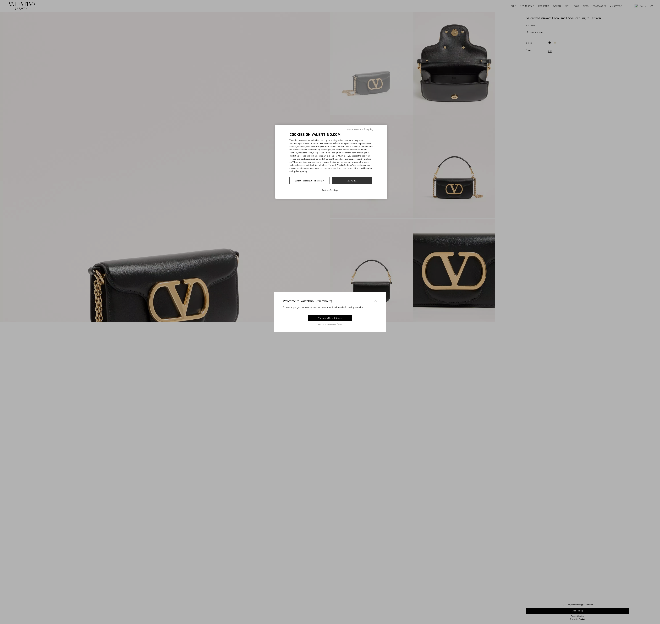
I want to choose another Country (330, 324)
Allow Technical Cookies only (309, 180)
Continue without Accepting (360, 129)
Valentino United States (330, 318)
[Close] (375, 301)
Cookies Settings (330, 190)
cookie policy (366, 168)
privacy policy (300, 171)
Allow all (352, 180)
